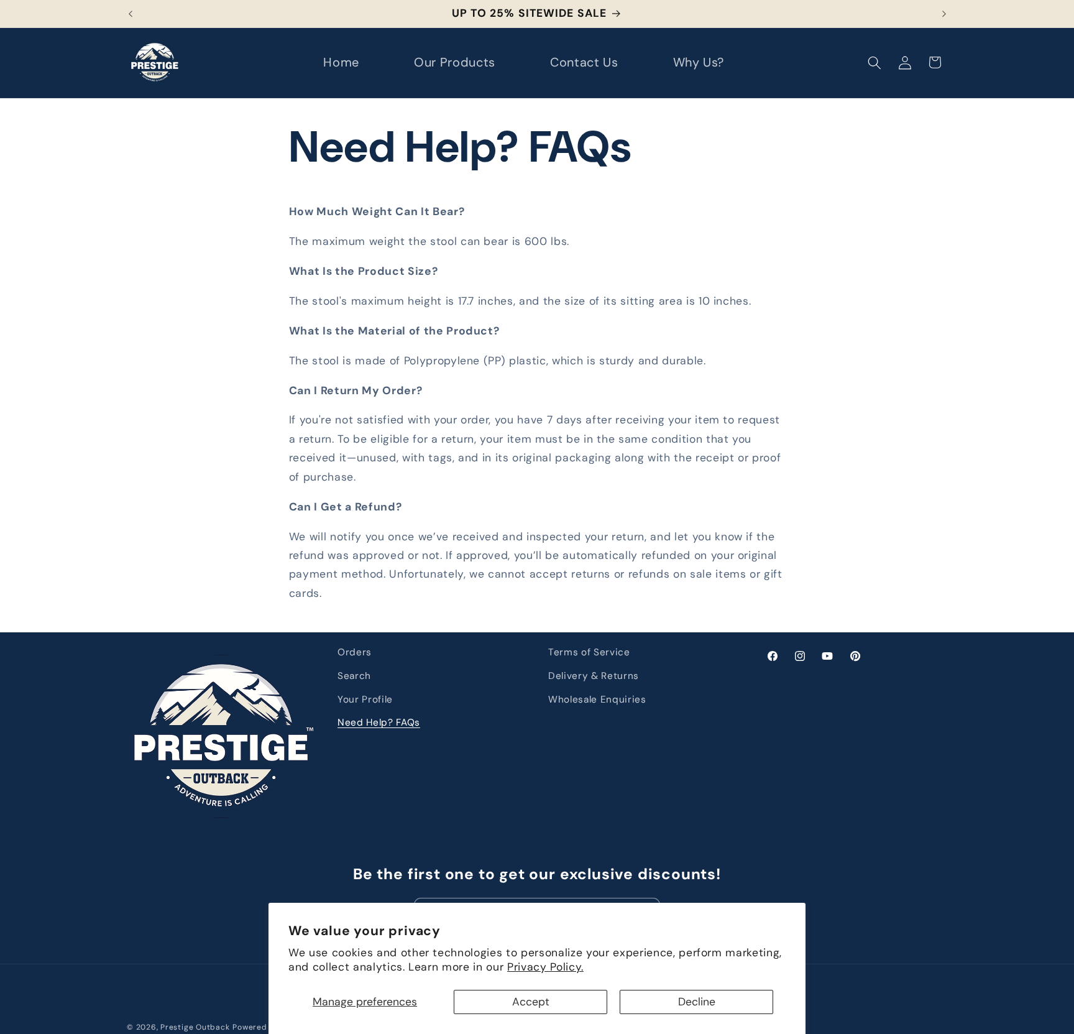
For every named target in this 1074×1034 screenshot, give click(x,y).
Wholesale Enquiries (597, 699)
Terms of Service (589, 652)
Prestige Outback (194, 1027)
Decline (696, 1002)
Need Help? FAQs (378, 722)
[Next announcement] (944, 14)
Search (354, 676)
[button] (874, 62)
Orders (354, 652)
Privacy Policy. (545, 967)
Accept (530, 1002)
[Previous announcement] (130, 14)
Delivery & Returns (593, 676)
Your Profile (365, 699)
